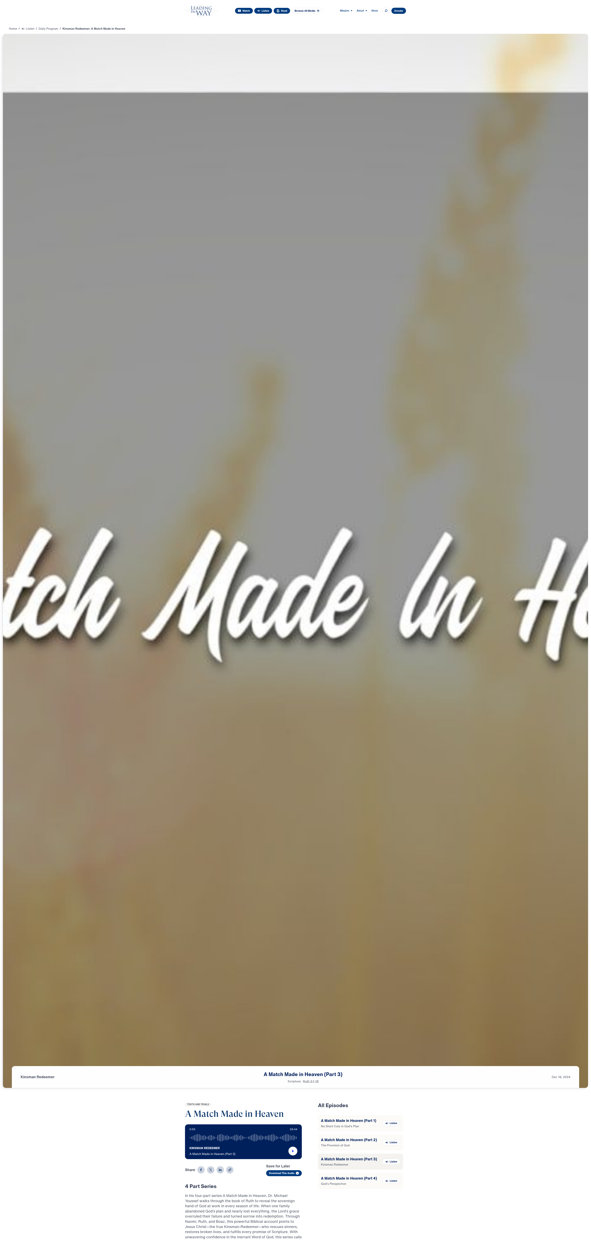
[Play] (292, 1151)
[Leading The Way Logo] (201, 10)
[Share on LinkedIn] (220, 1170)
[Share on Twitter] (210, 1170)
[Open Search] (386, 10)
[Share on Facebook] (201, 1170)
